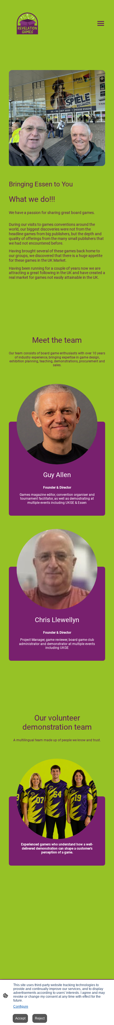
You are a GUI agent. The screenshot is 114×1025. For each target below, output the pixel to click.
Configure (20, 1006)
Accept (20, 1018)
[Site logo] (27, 23)
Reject (40, 1018)
